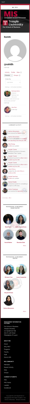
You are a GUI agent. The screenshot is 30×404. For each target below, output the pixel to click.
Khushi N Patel (8, 292)
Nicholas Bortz (16, 91)
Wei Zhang (11, 144)
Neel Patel (8, 227)
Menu (16, 7)
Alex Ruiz (14, 107)
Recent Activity (8, 367)
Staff (5, 354)
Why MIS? (7, 346)
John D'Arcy (12, 169)
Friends (8, 75)
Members (7, 364)
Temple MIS (15, 15)
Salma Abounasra (13, 131)
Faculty (6, 352)
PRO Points (7, 382)
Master (19, 133)
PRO (5, 380)
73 (9, 198)
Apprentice (20, 191)
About (6, 344)
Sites (19, 72)
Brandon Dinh (21, 242)
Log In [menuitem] (3, 2)
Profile (13, 72)
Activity (7, 72)
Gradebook (7, 388)
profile (10, 146)
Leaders (6, 385)
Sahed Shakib (12, 182)
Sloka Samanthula (20, 227)
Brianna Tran (8, 277)
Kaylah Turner (12, 149)
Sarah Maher (8, 242)
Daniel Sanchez (13, 176)
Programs (7, 349)
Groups (17, 75)
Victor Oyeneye (13, 189)
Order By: (8, 79)
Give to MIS (7, 357)
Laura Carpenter (21, 277)
